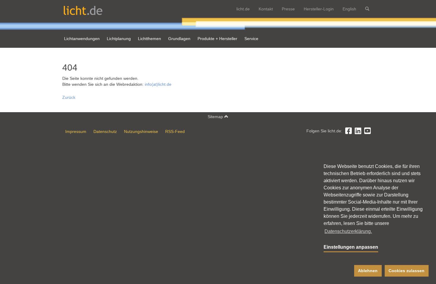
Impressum (75, 131)
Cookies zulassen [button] (406, 270)
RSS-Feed (175, 131)
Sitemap (216, 116)
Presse (288, 9)
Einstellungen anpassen (351, 247)
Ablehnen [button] (368, 270)
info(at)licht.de (158, 84)
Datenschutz (105, 131)
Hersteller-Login (319, 9)
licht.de (243, 9)
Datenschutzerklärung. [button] (348, 231)
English (349, 9)
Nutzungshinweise (141, 131)
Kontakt (266, 9)
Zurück (68, 97)
